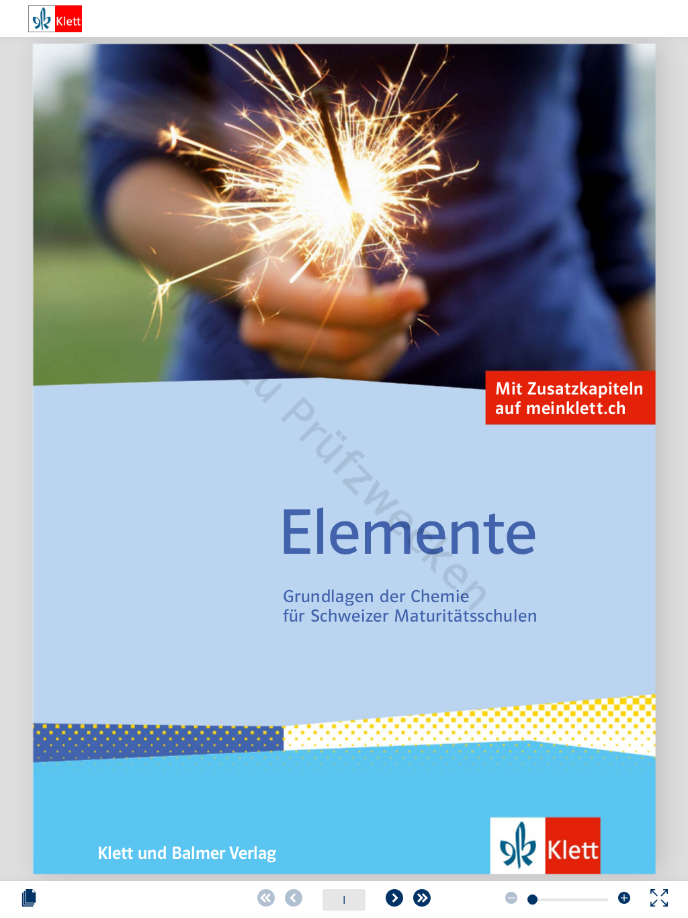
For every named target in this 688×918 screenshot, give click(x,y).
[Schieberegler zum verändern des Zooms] (532, 899)
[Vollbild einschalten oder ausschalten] (659, 900)
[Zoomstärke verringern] (511, 900)
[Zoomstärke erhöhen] (624, 900)
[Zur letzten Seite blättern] (422, 900)
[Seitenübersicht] (29, 900)
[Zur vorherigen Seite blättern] (293, 900)
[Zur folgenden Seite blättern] (394, 900)
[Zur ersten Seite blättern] (266, 900)
